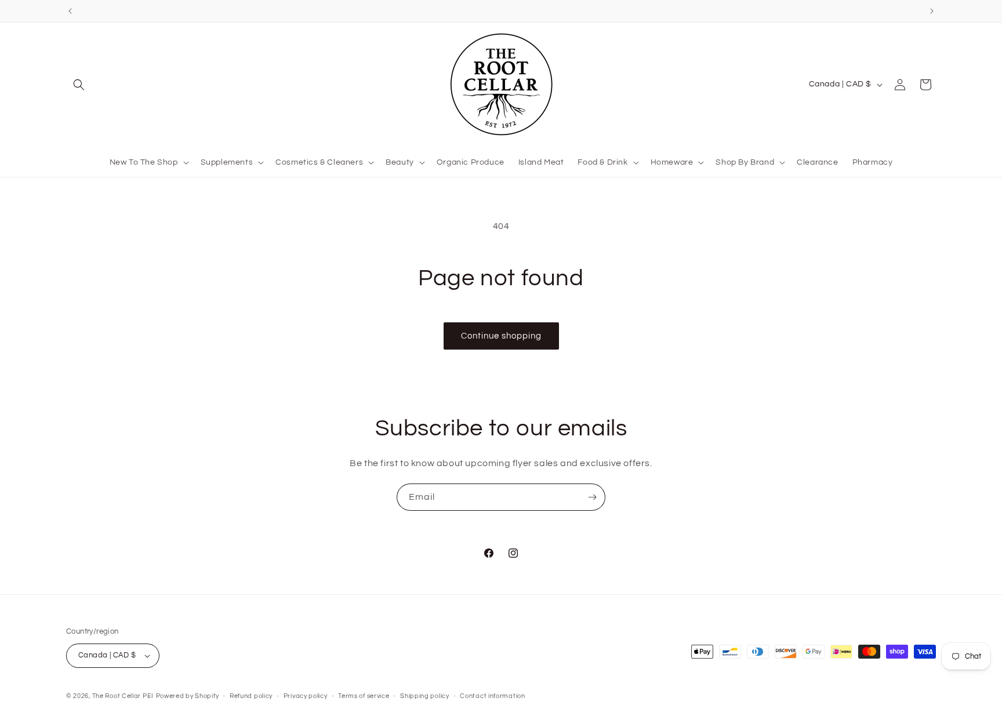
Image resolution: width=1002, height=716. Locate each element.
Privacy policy (306, 696)
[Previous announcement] (70, 11)
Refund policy (251, 696)
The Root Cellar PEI (123, 696)
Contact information (492, 696)
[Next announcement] (932, 11)
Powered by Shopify (187, 696)
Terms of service (363, 696)
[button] (79, 84)
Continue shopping (501, 336)
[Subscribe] (592, 497)
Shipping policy (424, 696)
